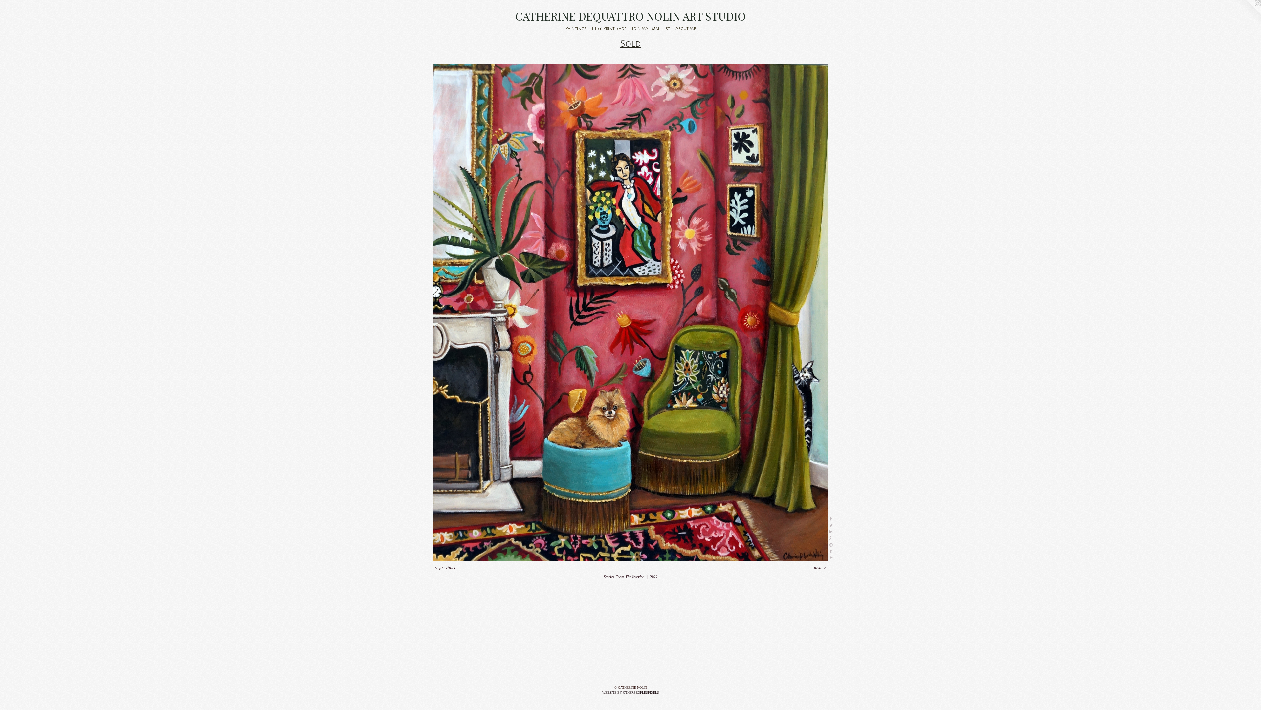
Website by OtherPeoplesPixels (630, 692)
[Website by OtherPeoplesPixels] (1248, 13)
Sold (630, 43)
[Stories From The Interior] (630, 312)
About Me (685, 28)
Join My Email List (651, 28)
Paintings (575, 28)
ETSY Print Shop (609, 28)
